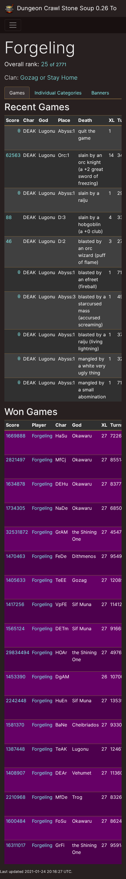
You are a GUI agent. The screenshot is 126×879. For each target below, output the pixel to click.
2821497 (15, 460)
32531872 (17, 532)
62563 (13, 155)
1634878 (15, 484)
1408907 (15, 773)
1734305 (15, 508)
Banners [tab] (100, 93)
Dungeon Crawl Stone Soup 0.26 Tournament (66, 8)
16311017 (15, 845)
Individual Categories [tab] (58, 93)
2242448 (16, 700)
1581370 (15, 725)
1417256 (15, 604)
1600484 (15, 821)
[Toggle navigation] (13, 25)
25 (53, 64)
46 (9, 241)
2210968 (15, 797)
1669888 (15, 436)
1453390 (15, 677)
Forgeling (42, 436)
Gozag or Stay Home (49, 77)
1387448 (15, 749)
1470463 (15, 556)
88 (9, 217)
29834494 (17, 652)
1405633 (15, 580)
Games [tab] (17, 93)
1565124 (15, 628)
